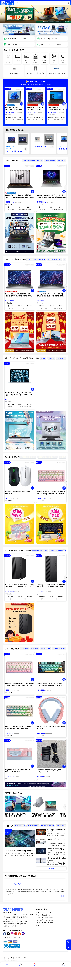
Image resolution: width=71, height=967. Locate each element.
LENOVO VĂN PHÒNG (54, 259)
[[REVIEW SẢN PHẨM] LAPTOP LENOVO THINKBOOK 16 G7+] (45, 803)
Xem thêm (51, 868)
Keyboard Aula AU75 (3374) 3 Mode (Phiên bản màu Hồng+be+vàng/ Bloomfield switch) (18, 728)
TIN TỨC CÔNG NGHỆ (47, 826)
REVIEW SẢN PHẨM (14, 793)
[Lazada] (23, 933)
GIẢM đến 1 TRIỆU (35, 85)
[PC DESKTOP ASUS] (35, 622)
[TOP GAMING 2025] (51, 233)
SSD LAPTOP (34, 648)
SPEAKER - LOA (45, 648)
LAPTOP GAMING (13, 160)
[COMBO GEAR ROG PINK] (20, 524)
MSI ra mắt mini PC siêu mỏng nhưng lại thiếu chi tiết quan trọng (56, 858)
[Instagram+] (12, 933)
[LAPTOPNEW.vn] (3, 3)
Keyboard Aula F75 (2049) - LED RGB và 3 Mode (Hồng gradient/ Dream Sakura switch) (51, 493)
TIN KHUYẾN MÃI (20, 826)
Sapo (15, 960)
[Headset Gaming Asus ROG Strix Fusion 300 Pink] (51, 710)
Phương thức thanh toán (44, 923)
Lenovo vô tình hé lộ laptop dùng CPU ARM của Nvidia (19, 851)
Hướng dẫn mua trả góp (44, 920)
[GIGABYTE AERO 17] (51, 430)
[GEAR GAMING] (51, 524)
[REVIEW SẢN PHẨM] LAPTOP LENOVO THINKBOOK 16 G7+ (43, 815)
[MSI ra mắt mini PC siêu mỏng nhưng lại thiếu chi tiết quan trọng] (41, 860)
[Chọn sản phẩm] (22, 104)
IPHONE (43, 358)
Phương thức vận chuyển (44, 917)
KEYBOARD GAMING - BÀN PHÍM (47, 457)
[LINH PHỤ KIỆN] (35, 784)
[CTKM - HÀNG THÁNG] (35, 14)
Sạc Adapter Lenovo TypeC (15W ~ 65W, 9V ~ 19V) (49, 771)
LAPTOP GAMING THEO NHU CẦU (32, 160)
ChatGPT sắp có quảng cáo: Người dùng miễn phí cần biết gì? (56, 839)
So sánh (9, 115)
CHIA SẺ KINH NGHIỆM (63, 826)
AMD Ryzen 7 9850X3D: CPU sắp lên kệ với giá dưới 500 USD (56, 830)
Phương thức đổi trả (43, 915)
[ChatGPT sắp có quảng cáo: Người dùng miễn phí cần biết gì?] (41, 841)
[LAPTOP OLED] (51, 332)
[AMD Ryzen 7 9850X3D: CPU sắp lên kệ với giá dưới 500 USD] (41, 832)
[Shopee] (19, 933)
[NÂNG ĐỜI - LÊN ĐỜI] (19, 29)
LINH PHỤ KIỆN (12, 648)
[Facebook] (4, 933)
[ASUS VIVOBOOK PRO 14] (20, 430)
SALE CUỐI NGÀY (36, 81)
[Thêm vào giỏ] (32, 191)
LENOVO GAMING (50, 160)
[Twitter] (8, 933)
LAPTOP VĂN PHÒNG (15, 259)
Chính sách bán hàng (43, 912)
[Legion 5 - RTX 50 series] (52, 29)
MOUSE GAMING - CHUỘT (27, 457)
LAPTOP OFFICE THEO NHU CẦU (36, 259)
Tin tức (9, 826)
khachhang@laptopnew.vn (17, 924)
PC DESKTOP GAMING (56, 550)
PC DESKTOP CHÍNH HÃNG (18, 550)
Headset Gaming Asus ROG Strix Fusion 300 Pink (51, 727)
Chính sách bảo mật (43, 925)
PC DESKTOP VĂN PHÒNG (39, 550)
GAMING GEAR (12, 457)
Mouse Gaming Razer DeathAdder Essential (17, 493)
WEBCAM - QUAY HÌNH (59, 648)
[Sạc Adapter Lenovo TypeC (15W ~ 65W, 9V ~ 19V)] (51, 754)
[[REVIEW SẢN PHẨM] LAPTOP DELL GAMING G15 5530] (18, 803)
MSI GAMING (61, 160)
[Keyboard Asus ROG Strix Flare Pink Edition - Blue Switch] (19, 754)
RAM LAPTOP (24, 648)
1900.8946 (12, 926)
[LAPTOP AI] (20, 332)
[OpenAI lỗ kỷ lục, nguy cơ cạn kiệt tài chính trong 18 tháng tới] (41, 851)
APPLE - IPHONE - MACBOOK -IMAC (22, 358)
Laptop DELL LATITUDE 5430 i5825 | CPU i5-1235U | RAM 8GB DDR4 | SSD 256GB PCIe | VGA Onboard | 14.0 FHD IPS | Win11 (35, 109)
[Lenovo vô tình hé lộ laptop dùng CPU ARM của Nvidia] (20, 839)
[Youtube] (15, 933)
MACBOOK (51, 358)
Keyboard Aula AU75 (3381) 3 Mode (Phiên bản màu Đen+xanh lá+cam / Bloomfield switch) (49, 684)
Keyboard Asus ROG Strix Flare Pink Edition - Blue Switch (18, 771)
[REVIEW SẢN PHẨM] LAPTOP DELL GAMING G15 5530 (16, 815)
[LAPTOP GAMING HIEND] (20, 233)
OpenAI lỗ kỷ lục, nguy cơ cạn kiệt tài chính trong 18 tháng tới (56, 849)
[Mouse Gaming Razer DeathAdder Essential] (19, 475)
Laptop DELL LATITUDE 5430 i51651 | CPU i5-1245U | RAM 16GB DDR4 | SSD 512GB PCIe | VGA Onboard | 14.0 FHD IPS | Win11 (50, 295)
